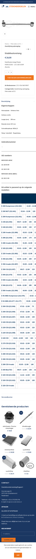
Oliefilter (26, 471)
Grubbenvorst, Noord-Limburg (13, 517)
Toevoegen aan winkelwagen (19, 78)
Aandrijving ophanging (12, 46)
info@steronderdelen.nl (14, 502)
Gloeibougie (26, 426)
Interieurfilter (9, 450)
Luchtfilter (26, 450)
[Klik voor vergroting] (5, 34)
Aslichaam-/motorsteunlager (9, 427)
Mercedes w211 (16, 44)
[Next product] (30, 49)
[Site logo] (16, 6)
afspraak (25, 521)
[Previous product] (26, 49)
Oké (18, 555)
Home (7, 44)
